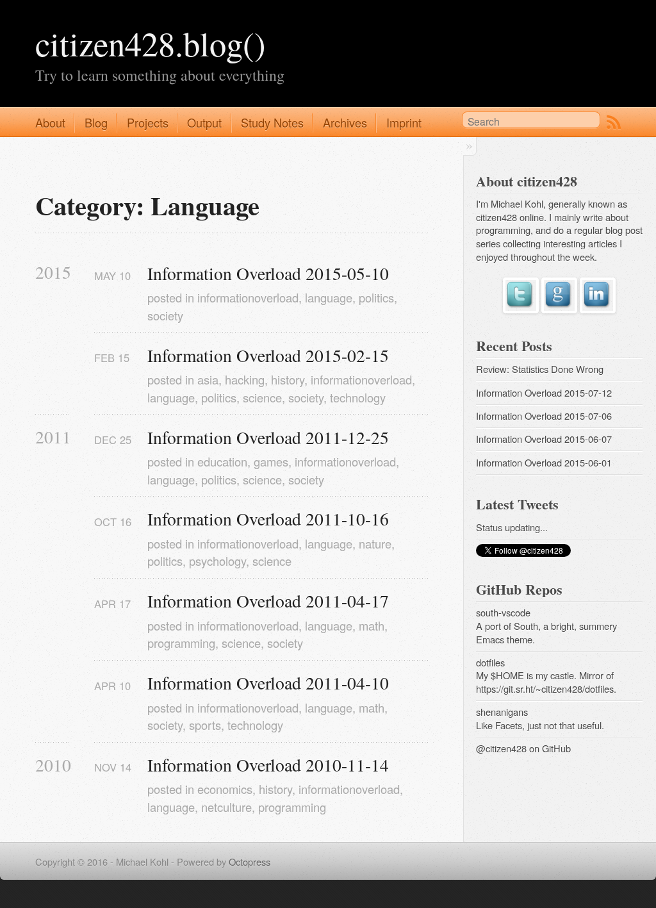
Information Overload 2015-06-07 (544, 438)
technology (358, 397)
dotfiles (490, 662)
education (222, 461)
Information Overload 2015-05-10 (268, 273)
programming (181, 642)
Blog (96, 122)
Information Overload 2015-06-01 (544, 462)
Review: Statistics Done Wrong (539, 369)
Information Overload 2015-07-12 (544, 392)
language (328, 297)
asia (207, 379)
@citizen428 (501, 748)
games (271, 461)
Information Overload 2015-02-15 (268, 355)
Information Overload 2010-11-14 (268, 764)
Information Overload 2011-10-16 (268, 518)
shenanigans (502, 711)
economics (224, 788)
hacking (245, 379)
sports (205, 724)
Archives (345, 122)
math (371, 625)
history (287, 379)
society (165, 315)
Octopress (249, 861)
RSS (614, 122)
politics (376, 297)
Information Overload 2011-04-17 (268, 600)
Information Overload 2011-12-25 (268, 437)
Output (204, 122)
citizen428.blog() (150, 43)
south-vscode (503, 612)
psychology (217, 560)
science (262, 397)
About (50, 122)
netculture (226, 806)
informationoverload (248, 297)
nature (375, 543)
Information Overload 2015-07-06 (544, 415)
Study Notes (272, 122)
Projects (147, 122)
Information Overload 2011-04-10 (268, 682)
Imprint (404, 122)
